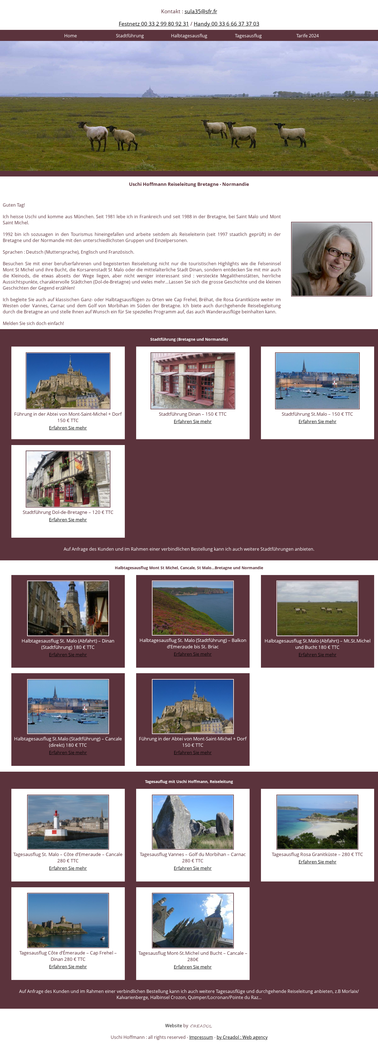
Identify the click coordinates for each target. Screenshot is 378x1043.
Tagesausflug (248, 36)
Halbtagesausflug (189, 36)
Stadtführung (130, 36)
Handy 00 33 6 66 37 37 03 (226, 23)
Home (70, 36)
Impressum (201, 1037)
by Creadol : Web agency (242, 1037)
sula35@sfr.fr (201, 11)
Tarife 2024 (307, 36)
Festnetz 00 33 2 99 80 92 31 (154, 23)
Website (173, 1026)
